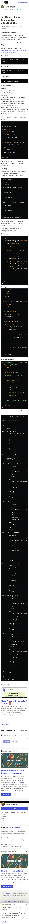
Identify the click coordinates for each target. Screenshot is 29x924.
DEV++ (18, 899)
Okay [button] (4, 921)
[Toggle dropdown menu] (26, 684)
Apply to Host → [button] (7, 886)
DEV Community (6, 893)
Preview (15, 741)
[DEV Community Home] (6, 2)
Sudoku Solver (11, 845)
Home (4, 899)
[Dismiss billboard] (27, 904)
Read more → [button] (6, 794)
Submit (7, 741)
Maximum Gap (12, 839)
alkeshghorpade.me (19, 9)
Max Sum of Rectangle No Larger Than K (14, 832)
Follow (14, 808)
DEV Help (20, 901)
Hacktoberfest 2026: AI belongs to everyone (13, 771)
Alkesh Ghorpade (10, 6)
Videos (23, 899)
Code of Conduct (10, 746)
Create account (22, 2)
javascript (5, 28)
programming (6, 26)
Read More (5, 724)
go (21, 26)
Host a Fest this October (12, 871)
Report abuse (20, 746)
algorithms (14, 26)
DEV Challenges (11, 899)
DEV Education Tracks (10, 901)
